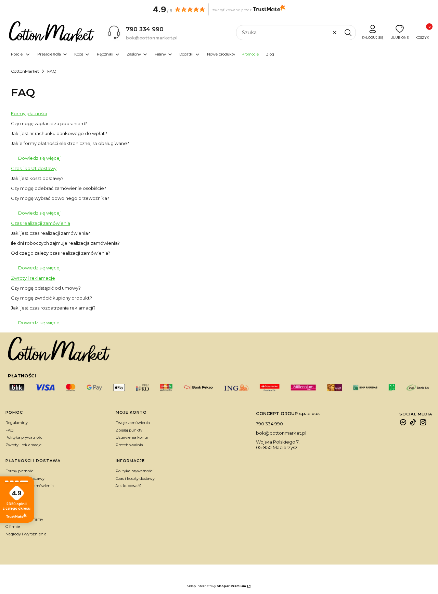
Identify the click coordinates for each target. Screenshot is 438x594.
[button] (348, 32)
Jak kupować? (129, 485)
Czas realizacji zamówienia (40, 223)
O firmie (12, 526)
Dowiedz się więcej (39, 158)
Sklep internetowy (216, 586)
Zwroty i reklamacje (33, 278)
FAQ (9, 430)
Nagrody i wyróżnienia (26, 534)
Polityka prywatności (24, 437)
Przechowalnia (129, 445)
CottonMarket (25, 71)
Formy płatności (29, 113)
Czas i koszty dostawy (135, 478)
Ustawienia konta (132, 437)
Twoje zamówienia (133, 422)
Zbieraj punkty (129, 430)
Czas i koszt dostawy (33, 168)
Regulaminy (16, 422)
